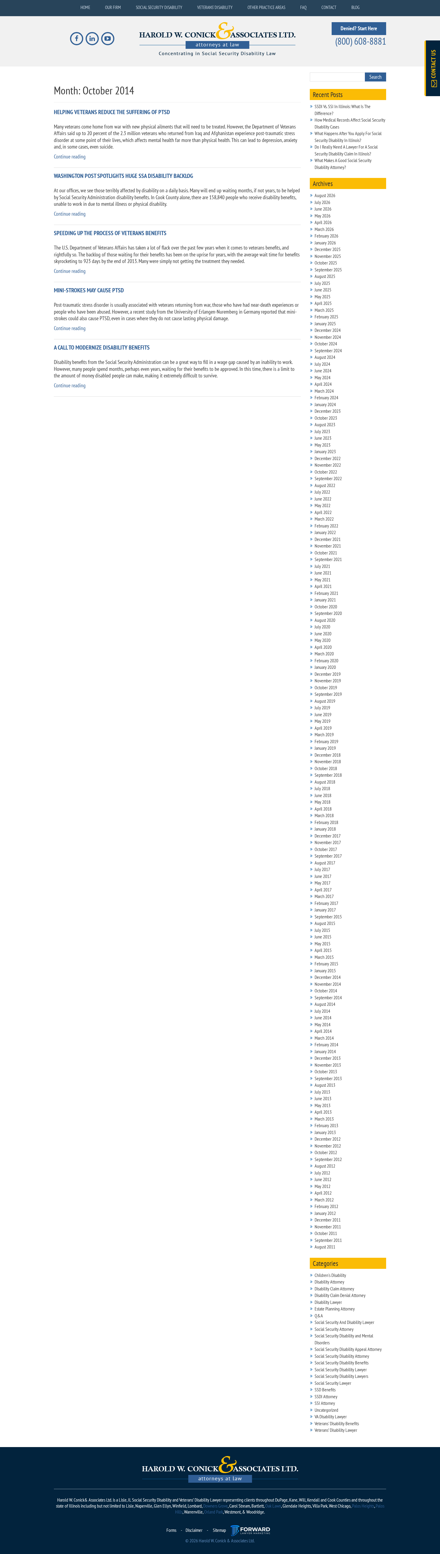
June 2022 (323, 499)
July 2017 (322, 869)
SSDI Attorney (326, 1396)
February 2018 (326, 822)
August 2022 (325, 485)
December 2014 (328, 977)
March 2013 (324, 1119)
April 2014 (323, 1031)
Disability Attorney (329, 1282)
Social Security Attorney (334, 1329)
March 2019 (324, 734)
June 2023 (323, 438)
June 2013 (323, 1098)
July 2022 (322, 492)
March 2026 (324, 229)
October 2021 (326, 553)
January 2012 (325, 1213)
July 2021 (322, 566)
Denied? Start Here (359, 28)
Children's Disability (330, 1275)
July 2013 (322, 1092)
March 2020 (324, 654)
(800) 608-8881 (360, 41)
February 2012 (326, 1206)
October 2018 (326, 768)
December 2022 (328, 458)
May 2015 (322, 944)
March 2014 (324, 1038)
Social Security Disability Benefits (341, 1363)
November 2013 (328, 1065)
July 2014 (322, 1011)
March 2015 (324, 957)
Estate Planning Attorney (335, 1309)
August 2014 (325, 1004)
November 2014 (328, 984)
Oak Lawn (273, 1506)
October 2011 (326, 1233)
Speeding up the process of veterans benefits (110, 233)
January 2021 (325, 600)
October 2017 (326, 849)
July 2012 (322, 1173)
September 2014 (328, 997)
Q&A (319, 1316)
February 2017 (326, 903)
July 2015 (322, 930)
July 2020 (322, 627)
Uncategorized (326, 1410)
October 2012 (326, 1152)
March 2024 (324, 391)
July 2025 (322, 283)
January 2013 (325, 1132)
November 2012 (328, 1146)
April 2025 (323, 303)
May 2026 (322, 216)
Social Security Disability (159, 7)
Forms (171, 1530)
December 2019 (328, 674)
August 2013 (325, 1085)
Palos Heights (363, 1506)
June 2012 (323, 1179)
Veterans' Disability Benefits (337, 1423)
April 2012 (323, 1193)
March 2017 (324, 896)
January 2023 (325, 451)
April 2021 (323, 586)
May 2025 (322, 297)
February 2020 (326, 660)
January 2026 (325, 243)
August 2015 (325, 923)
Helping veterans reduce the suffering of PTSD (112, 112)
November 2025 (328, 256)
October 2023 (326, 418)
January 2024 (325, 404)
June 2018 (323, 795)
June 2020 (323, 634)
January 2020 (325, 667)
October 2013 (326, 1071)
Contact (328, 7)
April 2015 (323, 950)
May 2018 (322, 802)
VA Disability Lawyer (331, 1417)
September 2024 (328, 350)
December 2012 (328, 1139)
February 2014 (326, 1044)
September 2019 (328, 694)
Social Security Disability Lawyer (341, 1369)
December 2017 (328, 836)
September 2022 (328, 478)
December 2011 (328, 1220)
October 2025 (326, 263)
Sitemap (219, 1530)
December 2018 (328, 755)
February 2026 (326, 236)
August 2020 (325, 620)
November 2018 (328, 761)
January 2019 (325, 748)
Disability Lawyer (328, 1302)
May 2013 (322, 1105)
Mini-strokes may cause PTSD (89, 290)
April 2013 (323, 1112)
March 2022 (324, 519)
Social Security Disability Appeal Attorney (348, 1349)
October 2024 (326, 344)
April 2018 (323, 809)
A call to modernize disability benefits (102, 347)
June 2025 (323, 290)
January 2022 (325, 532)
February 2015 (326, 964)
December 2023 (328, 411)
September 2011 (328, 1240)
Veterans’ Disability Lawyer (336, 1430)
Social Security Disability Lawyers (341, 1376)
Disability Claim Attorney (334, 1289)
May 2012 (322, 1186)
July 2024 (322, 364)
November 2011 (328, 1227)
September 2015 (328, 917)
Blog (355, 7)
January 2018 (325, 829)
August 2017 (325, 863)
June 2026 (323, 209)
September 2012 (328, 1159)
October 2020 (326, 607)
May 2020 (322, 640)
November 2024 (328, 337)
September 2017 (328, 856)
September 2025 (328, 270)
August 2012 (325, 1166)
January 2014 (325, 1051)
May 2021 (322, 580)
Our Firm (113, 7)
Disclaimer (194, 1530)
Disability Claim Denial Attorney (340, 1295)
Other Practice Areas (266, 7)
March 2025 (324, 310)
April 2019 (323, 728)
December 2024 (328, 330)
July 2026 (322, 202)
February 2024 (326, 397)
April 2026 (323, 222)
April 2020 (323, 647)
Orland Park (213, 1512)
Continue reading (70, 156)
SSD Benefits (325, 1390)
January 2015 (325, 970)
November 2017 (328, 842)
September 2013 (328, 1078)
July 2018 (322, 788)
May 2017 (322, 883)
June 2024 (323, 371)
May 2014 (322, 1024)
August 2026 (325, 195)
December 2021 (328, 539)
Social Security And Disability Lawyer (344, 1322)
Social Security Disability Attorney (342, 1356)
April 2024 (323, 384)
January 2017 (325, 910)
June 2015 (323, 937)
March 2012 (324, 1200)
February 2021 (326, 593)
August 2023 (325, 424)
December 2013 (328, 1058)
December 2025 (328, 249)
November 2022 (328, 465)
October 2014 (326, 991)
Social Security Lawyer (333, 1383)
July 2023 (322, 431)
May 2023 (322, 445)
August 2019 (325, 701)
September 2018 (328, 775)
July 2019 (322, 708)
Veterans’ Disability (215, 7)
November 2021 (328, 546)
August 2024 (325, 357)
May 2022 (322, 505)
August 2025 (325, 276)
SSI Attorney (325, 1403)
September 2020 (328, 613)
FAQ (303, 7)
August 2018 (325, 782)
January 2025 (325, 323)
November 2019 (328, 681)
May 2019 (322, 721)
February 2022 (326, 526)
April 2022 (323, 512)
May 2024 (322, 377)
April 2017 (323, 890)
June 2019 (323, 714)
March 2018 (324, 815)
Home (85, 7)
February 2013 (326, 1125)
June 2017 (323, 876)
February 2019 (326, 741)
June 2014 (323, 1018)
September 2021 (328, 559)
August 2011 (325, 1247)
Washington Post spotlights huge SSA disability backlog (123, 176)
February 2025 (326, 317)
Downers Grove (215, 1506)
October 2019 (326, 687)
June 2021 (323, 573)
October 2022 (326, 472)
